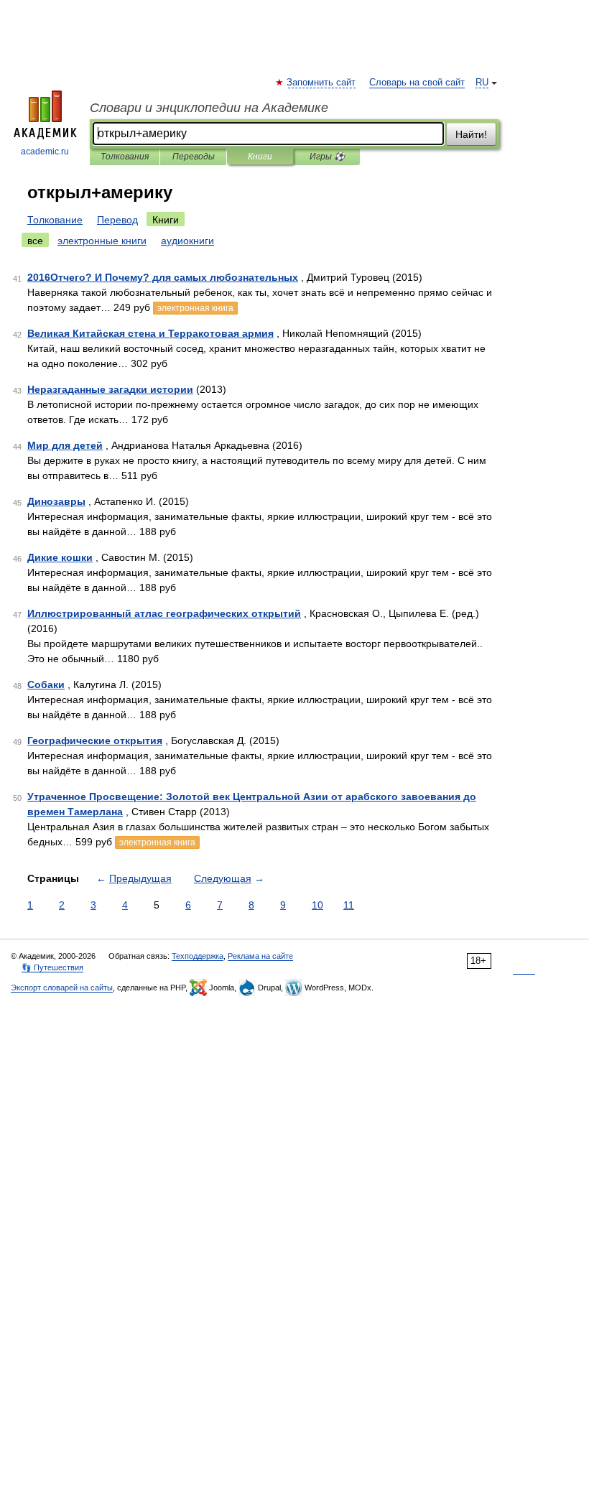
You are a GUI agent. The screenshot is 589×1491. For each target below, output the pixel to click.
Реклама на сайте (260, 956)
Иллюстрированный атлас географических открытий (164, 613)
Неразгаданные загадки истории (110, 389)
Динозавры (56, 501)
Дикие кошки (60, 557)
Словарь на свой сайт (417, 83)
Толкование (55, 220)
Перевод (117, 220)
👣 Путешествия (52, 967)
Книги (260, 157)
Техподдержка (197, 956)
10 (317, 905)
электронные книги (102, 240)
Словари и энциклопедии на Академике (209, 108)
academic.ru (45, 152)
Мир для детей (65, 445)
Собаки (46, 684)
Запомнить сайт (322, 83)
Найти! (471, 134)
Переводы (193, 157)
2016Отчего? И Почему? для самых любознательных (162, 277)
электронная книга (195, 308)
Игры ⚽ (327, 157)
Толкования (125, 157)
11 (348, 905)
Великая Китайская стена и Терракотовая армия (150, 333)
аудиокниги (187, 240)
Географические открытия (94, 740)
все (35, 240)
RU (482, 83)
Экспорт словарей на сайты (62, 987)
